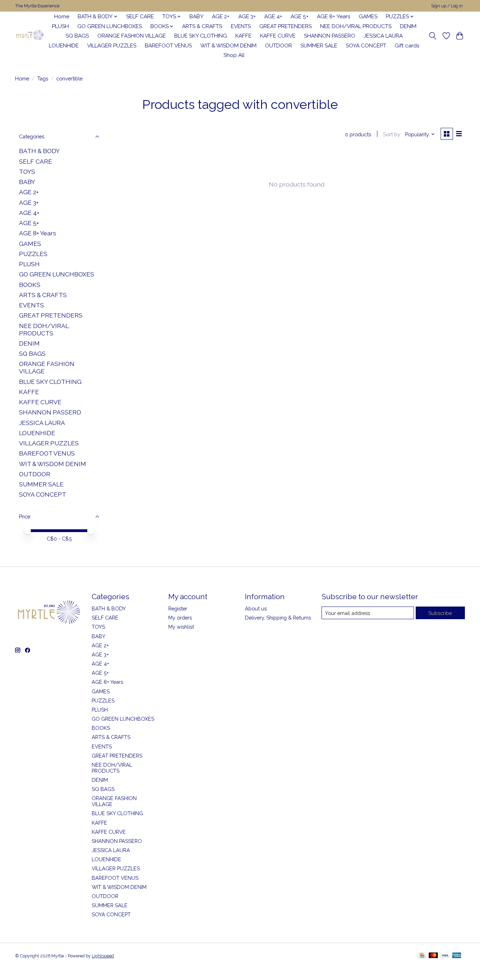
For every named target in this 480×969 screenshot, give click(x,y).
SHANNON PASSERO (329, 36)
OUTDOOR (278, 45)
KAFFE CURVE (278, 36)
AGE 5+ (300, 16)
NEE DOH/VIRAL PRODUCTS (355, 26)
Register (177, 608)
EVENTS (241, 26)
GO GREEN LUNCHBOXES (109, 26)
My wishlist (181, 627)
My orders (180, 618)
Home (61, 16)
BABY (196, 16)
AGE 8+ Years (333, 16)
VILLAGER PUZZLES (111, 45)
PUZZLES (33, 253)
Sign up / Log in (447, 6)
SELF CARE (140, 16)
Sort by (391, 134)
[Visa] (444, 955)
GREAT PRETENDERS (285, 26)
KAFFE (243, 36)
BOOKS (29, 284)
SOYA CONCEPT (366, 45)
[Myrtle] (29, 36)
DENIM (408, 26)
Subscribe (440, 613)
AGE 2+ (220, 16)
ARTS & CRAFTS (202, 26)
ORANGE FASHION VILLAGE (131, 36)
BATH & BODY (39, 151)
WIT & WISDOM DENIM (228, 45)
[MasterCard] (433, 955)
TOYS (27, 171)
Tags (42, 78)
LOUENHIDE (64, 45)
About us (256, 608)
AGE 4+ (273, 16)
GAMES (368, 16)
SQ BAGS (77, 36)
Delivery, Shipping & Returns (278, 618)
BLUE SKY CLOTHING (200, 36)
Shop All (234, 55)
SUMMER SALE (318, 45)
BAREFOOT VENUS (168, 45)
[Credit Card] (421, 955)
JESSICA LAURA (383, 36)
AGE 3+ (247, 16)
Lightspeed (103, 956)
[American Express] (456, 955)
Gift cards (407, 45)
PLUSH (60, 26)
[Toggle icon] (433, 36)
